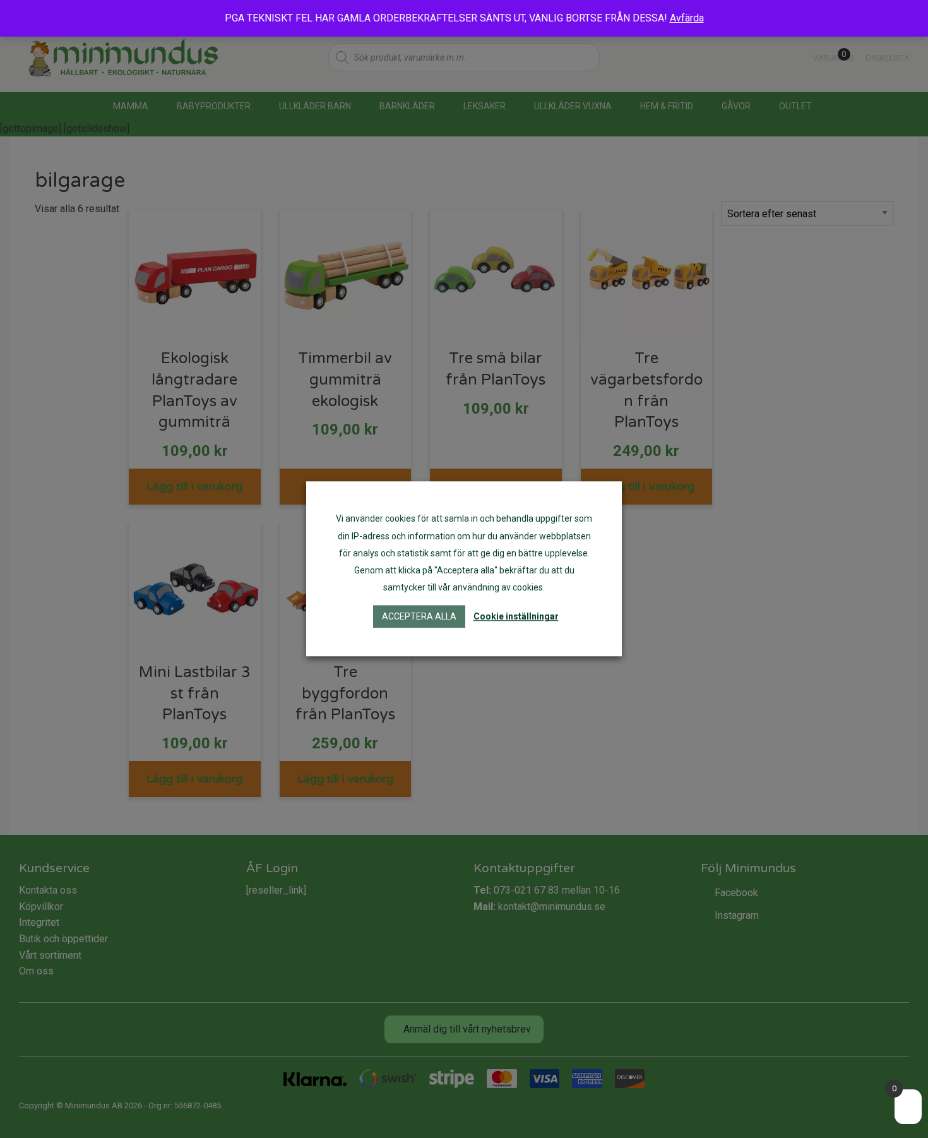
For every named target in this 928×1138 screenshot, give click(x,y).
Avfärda (687, 18)
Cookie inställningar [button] (516, 617)
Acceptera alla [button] (419, 617)
